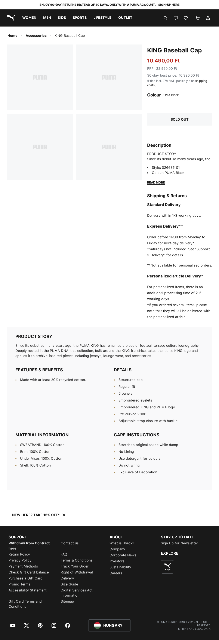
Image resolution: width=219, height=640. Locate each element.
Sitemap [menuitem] (67, 601)
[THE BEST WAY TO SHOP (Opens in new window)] (167, 566)
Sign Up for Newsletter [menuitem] (179, 543)
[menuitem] (29, 18)
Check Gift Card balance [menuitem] (29, 572)
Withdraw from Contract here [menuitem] (29, 545)
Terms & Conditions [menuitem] (76, 560)
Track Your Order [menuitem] (75, 566)
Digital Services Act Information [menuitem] (77, 592)
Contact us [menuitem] (69, 543)
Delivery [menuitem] (67, 578)
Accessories (36, 35)
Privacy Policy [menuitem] (20, 560)
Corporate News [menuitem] (123, 555)
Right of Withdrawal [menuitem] (77, 572)
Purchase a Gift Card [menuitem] (26, 578)
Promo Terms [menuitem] (19, 584)
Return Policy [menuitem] (19, 554)
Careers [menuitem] (116, 573)
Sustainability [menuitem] (120, 567)
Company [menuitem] (117, 549)
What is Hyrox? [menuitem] (122, 543)
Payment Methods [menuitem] (23, 566)
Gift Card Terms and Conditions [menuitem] (25, 604)
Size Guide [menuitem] (69, 584)
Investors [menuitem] (117, 561)
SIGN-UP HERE (169, 4)
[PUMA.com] (10, 18)
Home (12, 35)
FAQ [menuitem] (64, 554)
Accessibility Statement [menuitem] (28, 590)
